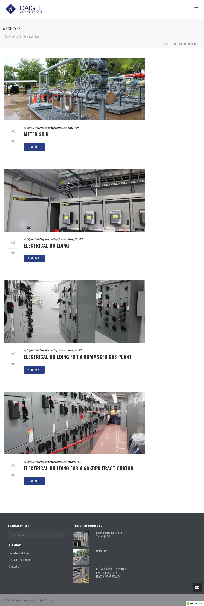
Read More (34, 147)
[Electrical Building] (74, 200)
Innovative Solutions (19, 553)
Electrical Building (46, 245)
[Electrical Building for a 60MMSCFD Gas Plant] (74, 311)
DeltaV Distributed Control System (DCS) (109, 534)
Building (40, 127)
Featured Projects (52, 127)
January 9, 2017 (74, 350)
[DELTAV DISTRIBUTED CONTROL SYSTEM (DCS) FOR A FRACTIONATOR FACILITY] (81, 575)
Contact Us (15, 566)
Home (167, 43)
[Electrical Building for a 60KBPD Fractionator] (74, 423)
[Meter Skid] (74, 89)
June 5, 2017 (73, 127)
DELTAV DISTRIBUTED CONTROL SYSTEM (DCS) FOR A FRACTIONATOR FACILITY (111, 572)
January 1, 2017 (74, 461)
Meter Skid (36, 134)
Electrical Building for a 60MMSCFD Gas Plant (78, 356)
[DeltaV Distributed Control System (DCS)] (81, 539)
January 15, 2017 (75, 239)
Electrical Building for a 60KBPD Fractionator (79, 468)
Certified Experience (19, 559)
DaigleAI (30, 127)
